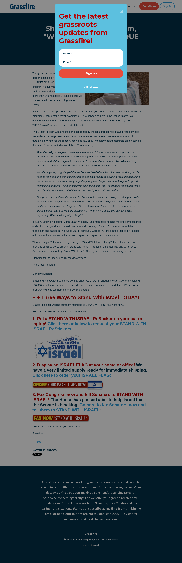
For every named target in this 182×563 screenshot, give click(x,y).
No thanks (91, 87)
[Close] (121, 12)
